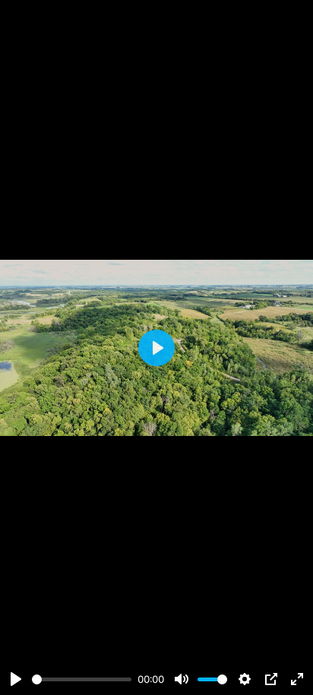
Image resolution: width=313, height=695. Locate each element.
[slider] (81, 679)
